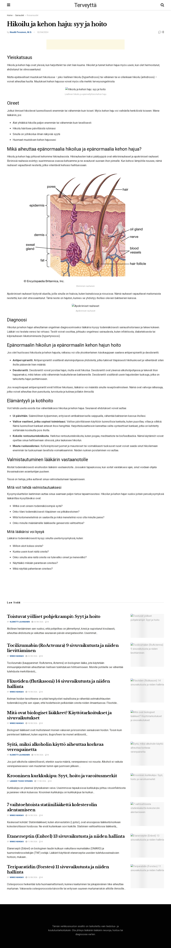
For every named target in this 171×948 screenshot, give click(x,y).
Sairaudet (19, 15)
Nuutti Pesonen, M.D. (21, 32)
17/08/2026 (41, 781)
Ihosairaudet (32, 15)
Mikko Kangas (17, 656)
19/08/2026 (32, 692)
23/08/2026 (32, 656)
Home (10, 15)
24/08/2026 (38, 622)
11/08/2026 (32, 842)
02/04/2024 (42, 32)
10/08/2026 (32, 877)
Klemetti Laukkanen (20, 622)
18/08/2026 (32, 723)
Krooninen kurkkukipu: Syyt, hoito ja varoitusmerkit (62, 775)
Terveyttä (85, 5)
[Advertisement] (85, 44)
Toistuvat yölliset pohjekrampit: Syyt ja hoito (53, 616)
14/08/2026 (32, 815)
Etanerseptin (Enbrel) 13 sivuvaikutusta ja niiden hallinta (66, 836)
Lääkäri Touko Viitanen (21, 781)
